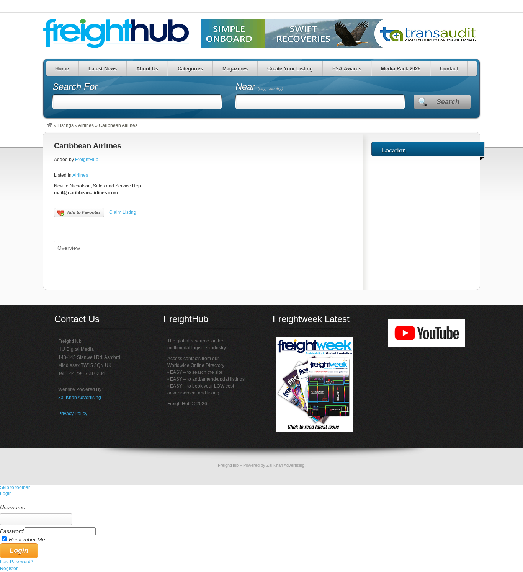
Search (447, 102)
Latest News (102, 69)
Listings (65, 125)
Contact (449, 69)
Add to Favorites (84, 212)
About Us (147, 69)
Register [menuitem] (9, 568)
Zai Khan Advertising (79, 397)
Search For (75, 86)
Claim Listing (122, 212)
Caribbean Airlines (87, 146)
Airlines (86, 125)
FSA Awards (346, 69)
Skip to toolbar (15, 487)
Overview (68, 248)
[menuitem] (261, 500)
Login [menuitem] (6, 493)
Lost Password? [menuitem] (16, 561)
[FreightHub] (49, 125)
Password (12, 531)
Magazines (235, 69)
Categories (190, 69)
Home (62, 69)
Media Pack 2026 (400, 69)
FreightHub (86, 159)
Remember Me (27, 539)
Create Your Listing (290, 69)
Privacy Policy (72, 413)
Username (12, 507)
